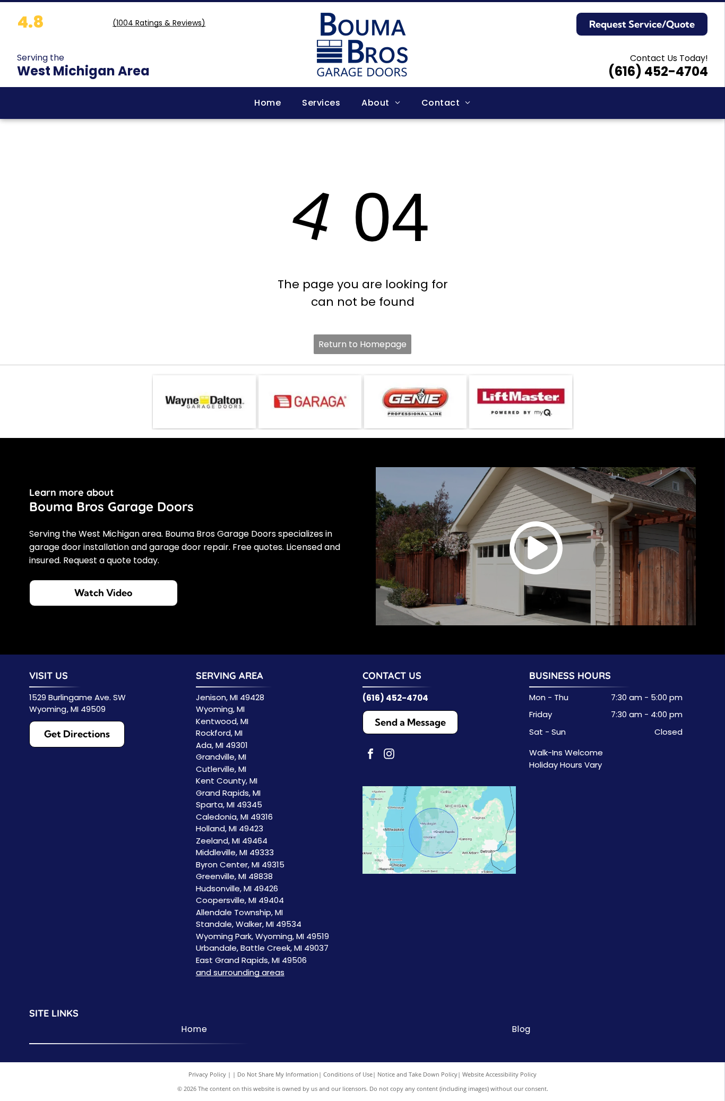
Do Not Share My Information (277, 1074)
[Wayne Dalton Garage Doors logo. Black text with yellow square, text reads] (204, 401)
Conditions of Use (348, 1074)
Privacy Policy (207, 1074)
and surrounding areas (240, 972)
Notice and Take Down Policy (417, 1074)
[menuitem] (267, 103)
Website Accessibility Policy (499, 1074)
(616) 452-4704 (658, 71)
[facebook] (370, 755)
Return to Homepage (362, 344)
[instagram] (389, 755)
